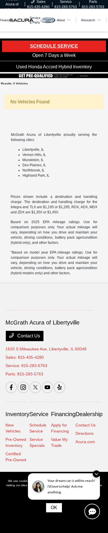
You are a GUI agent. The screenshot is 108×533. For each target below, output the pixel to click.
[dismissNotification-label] (96, 474)
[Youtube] (47, 387)
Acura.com (85, 441)
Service (38, 414)
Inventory (17, 414)
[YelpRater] (59, 387)
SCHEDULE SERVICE (54, 46)
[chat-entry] (92, 511)
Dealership (89, 414)
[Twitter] (35, 387)
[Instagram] (23, 387)
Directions (84, 433)
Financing (63, 414)
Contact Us (28, 335)
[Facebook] (11, 387)
